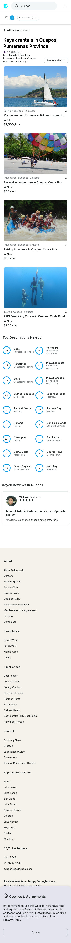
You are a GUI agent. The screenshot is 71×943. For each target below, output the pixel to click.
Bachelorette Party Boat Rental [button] (20, 715)
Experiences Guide (14, 751)
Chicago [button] (8, 815)
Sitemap (8, 616)
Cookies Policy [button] (12, 598)
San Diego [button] (9, 798)
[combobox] (34, 6)
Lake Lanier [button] (10, 787)
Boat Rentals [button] (11, 675)
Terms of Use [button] (33, 909)
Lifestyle (8, 745)
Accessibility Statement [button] (16, 604)
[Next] (63, 87)
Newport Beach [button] (12, 810)
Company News (12, 740)
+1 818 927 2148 (12, 863)
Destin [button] (7, 833)
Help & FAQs (11, 857)
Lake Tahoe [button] (10, 792)
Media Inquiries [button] (12, 581)
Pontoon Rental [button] (12, 698)
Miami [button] (7, 781)
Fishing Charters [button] (12, 687)
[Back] (7, 87)
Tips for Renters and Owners (20, 763)
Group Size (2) (26, 17)
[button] (10, 55)
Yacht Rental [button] (10, 704)
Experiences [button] (12, 667)
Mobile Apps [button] (11, 651)
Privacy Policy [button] (12, 920)
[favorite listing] (66, 111)
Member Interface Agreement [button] (20, 610)
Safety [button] (7, 657)
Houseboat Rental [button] (13, 693)
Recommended (54, 60)
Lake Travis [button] (10, 804)
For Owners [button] (10, 645)
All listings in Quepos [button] (18, 30)
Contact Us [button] (10, 621)
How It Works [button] (11, 640)
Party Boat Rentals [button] (14, 721)
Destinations (10, 757)
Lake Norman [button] (11, 821)
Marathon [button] (9, 839)
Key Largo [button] (9, 827)
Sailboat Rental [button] (12, 710)
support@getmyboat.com (18, 868)
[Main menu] (66, 6)
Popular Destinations (17, 772)
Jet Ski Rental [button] (11, 681)
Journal (9, 731)
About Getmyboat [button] (13, 570)
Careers (8, 575)
